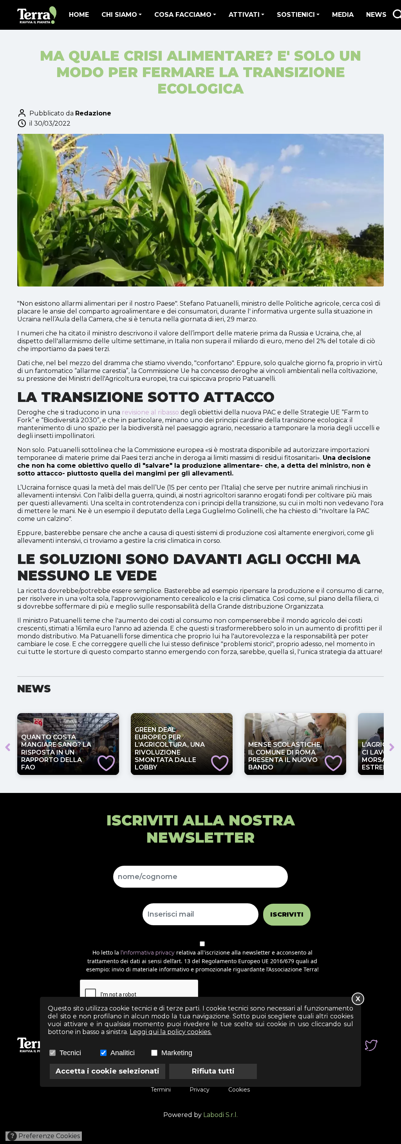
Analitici (122, 1053)
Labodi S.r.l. (220, 1115)
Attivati (244, 14)
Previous (7, 747)
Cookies (239, 1089)
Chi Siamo (119, 14)
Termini (161, 1089)
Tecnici (70, 1053)
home (79, 14)
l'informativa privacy (148, 952)
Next (392, 747)
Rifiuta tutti (213, 1071)
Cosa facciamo (182, 14)
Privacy (200, 1089)
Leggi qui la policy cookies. (170, 1032)
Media (343, 14)
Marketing (176, 1053)
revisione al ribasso (150, 412)
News (376, 14)
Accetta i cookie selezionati (107, 1071)
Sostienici (296, 14)
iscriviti (286, 914)
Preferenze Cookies (45, 1136)
